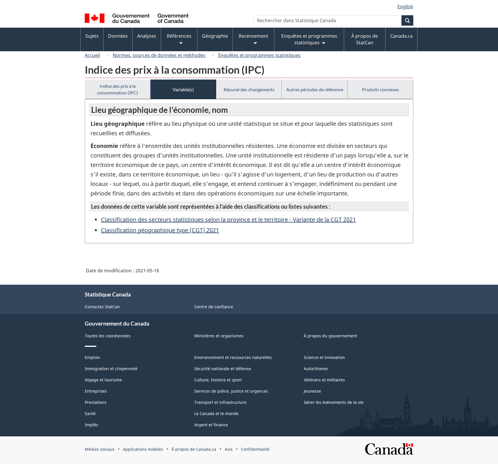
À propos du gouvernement (330, 336)
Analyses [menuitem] (146, 36)
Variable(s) (183, 89)
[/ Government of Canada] (136, 19)
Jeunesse (312, 391)
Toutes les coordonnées (108, 336)
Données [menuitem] (118, 36)
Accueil (92, 55)
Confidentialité (255, 449)
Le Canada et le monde (216, 413)
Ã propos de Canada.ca (193, 449)
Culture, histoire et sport (218, 380)
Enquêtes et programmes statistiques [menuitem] (309, 39)
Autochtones (316, 368)
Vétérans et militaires (324, 380)
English (405, 6)
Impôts (91, 424)
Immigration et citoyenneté (111, 368)
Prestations (95, 402)
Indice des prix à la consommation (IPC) (117, 89)
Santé (90, 413)
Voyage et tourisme (103, 380)
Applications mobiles (143, 449)
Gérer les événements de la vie (333, 402)
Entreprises (96, 391)
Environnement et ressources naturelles (233, 357)
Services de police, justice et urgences (231, 391)
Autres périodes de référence (314, 89)
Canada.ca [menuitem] (401, 36)
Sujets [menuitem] (92, 36)
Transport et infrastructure (220, 402)
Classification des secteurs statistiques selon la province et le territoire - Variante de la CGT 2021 (228, 219)
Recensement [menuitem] (253, 36)
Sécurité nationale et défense (222, 368)
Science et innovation (324, 357)
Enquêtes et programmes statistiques (259, 55)
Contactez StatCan (102, 306)
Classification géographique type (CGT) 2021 (160, 230)
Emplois (92, 357)
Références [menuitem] (179, 36)
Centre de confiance (213, 306)
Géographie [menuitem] (215, 36)
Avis (229, 449)
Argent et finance (211, 424)
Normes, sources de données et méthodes (159, 55)
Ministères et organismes (219, 336)
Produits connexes (380, 89)
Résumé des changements (249, 89)
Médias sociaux (99, 449)
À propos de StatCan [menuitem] (364, 39)
